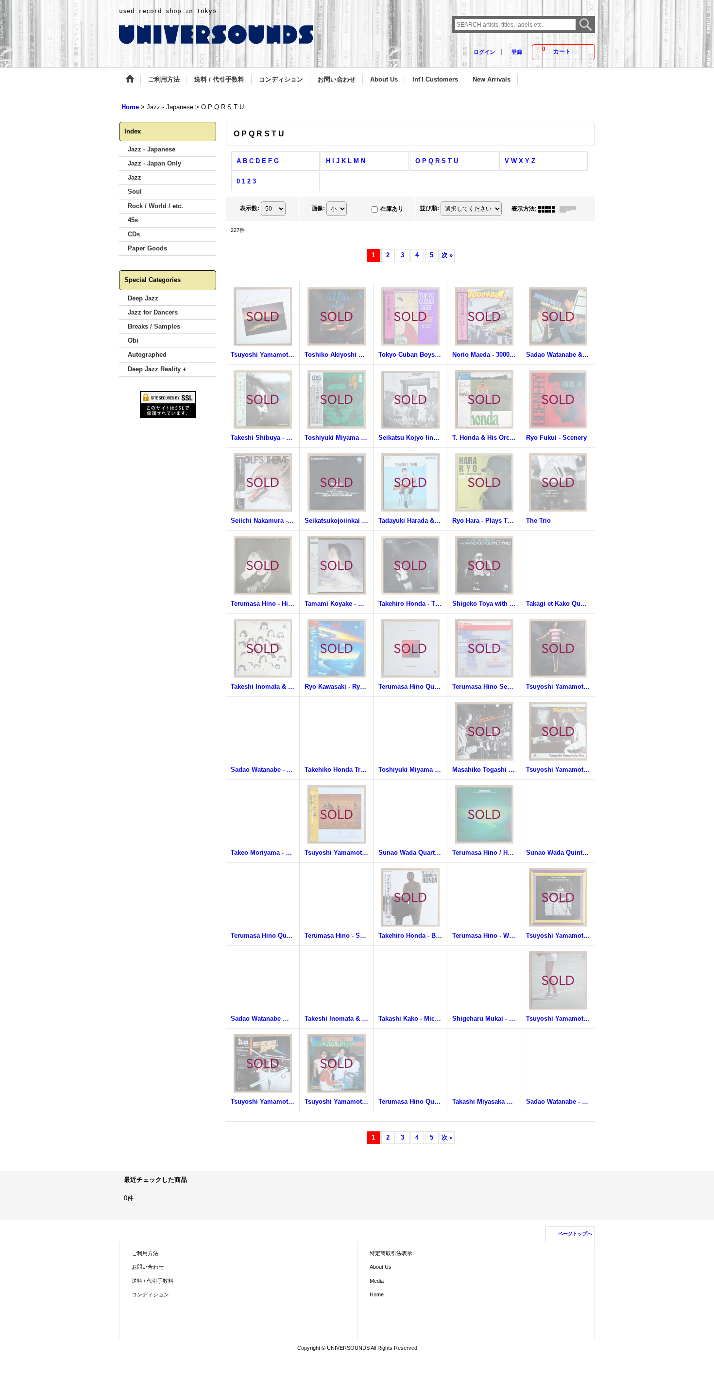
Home (377, 1294)
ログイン (484, 52)
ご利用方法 (145, 1253)
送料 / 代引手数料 (152, 1281)
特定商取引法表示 (391, 1253)
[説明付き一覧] (570, 208)
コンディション (150, 1294)
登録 (516, 52)
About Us (380, 1267)
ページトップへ (575, 1233)
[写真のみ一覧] (549, 208)
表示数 (249, 208)
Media (377, 1281)
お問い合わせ (148, 1267)
